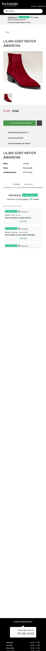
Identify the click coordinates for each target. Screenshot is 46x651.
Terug (7, 32)
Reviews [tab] (16, 184)
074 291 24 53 (25, 633)
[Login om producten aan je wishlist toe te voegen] (39, 123)
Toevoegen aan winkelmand (20, 123)
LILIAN (26, 164)
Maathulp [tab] (28, 184)
